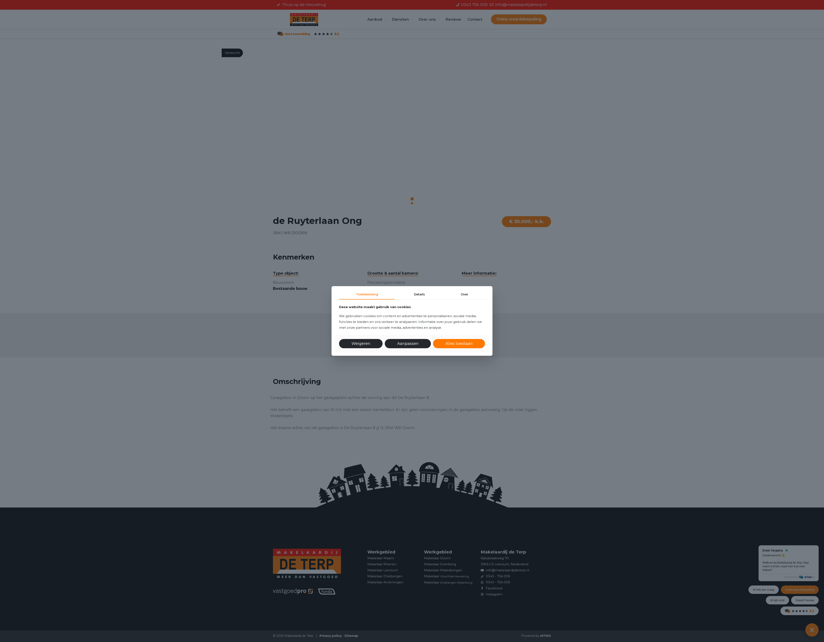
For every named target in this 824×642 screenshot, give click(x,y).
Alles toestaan (459, 343)
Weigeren (360, 343)
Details (419, 294)
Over (464, 294)
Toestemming (367, 294)
